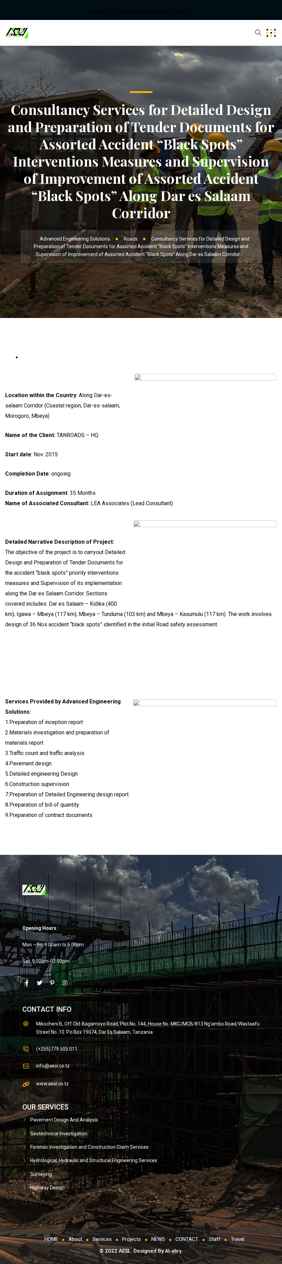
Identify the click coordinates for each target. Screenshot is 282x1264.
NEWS (158, 1239)
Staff (214, 1239)
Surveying (41, 1174)
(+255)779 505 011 (56, 1049)
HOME (51, 1239)
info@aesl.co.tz (53, 1066)
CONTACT (186, 1239)
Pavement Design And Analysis (64, 1120)
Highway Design (47, 1187)
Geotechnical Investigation (58, 1133)
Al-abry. (174, 1251)
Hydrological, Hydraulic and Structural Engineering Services (93, 1160)
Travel (237, 1239)
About (75, 1239)
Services (102, 1239)
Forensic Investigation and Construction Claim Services (89, 1147)
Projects (131, 1239)
